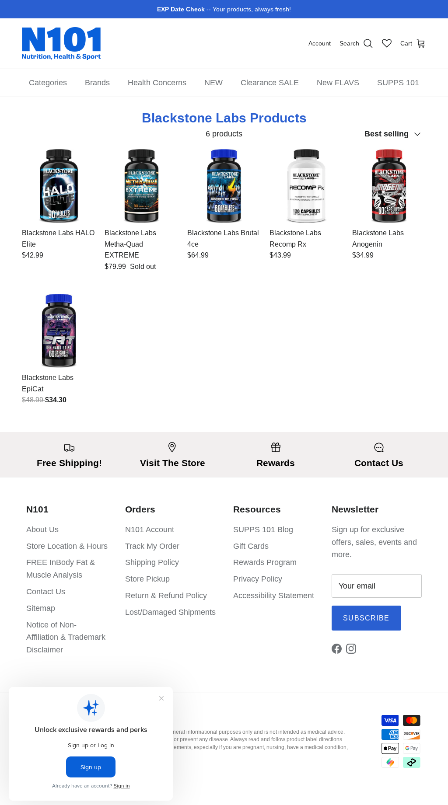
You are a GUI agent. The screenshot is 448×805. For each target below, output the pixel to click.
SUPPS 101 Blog (263, 529)
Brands (97, 82)
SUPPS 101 (398, 82)
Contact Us (45, 591)
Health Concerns (157, 82)
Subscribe (366, 618)
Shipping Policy (152, 562)
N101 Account (149, 529)
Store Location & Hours (67, 546)
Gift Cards (251, 546)
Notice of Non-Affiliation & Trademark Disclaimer (65, 637)
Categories (48, 82)
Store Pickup (147, 579)
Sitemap (40, 608)
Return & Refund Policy (166, 595)
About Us (42, 529)
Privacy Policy (257, 579)
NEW (213, 82)
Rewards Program (265, 562)
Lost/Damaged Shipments (170, 612)
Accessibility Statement (273, 595)
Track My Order (152, 546)
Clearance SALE (270, 82)
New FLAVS (338, 82)
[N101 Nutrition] (61, 43)
